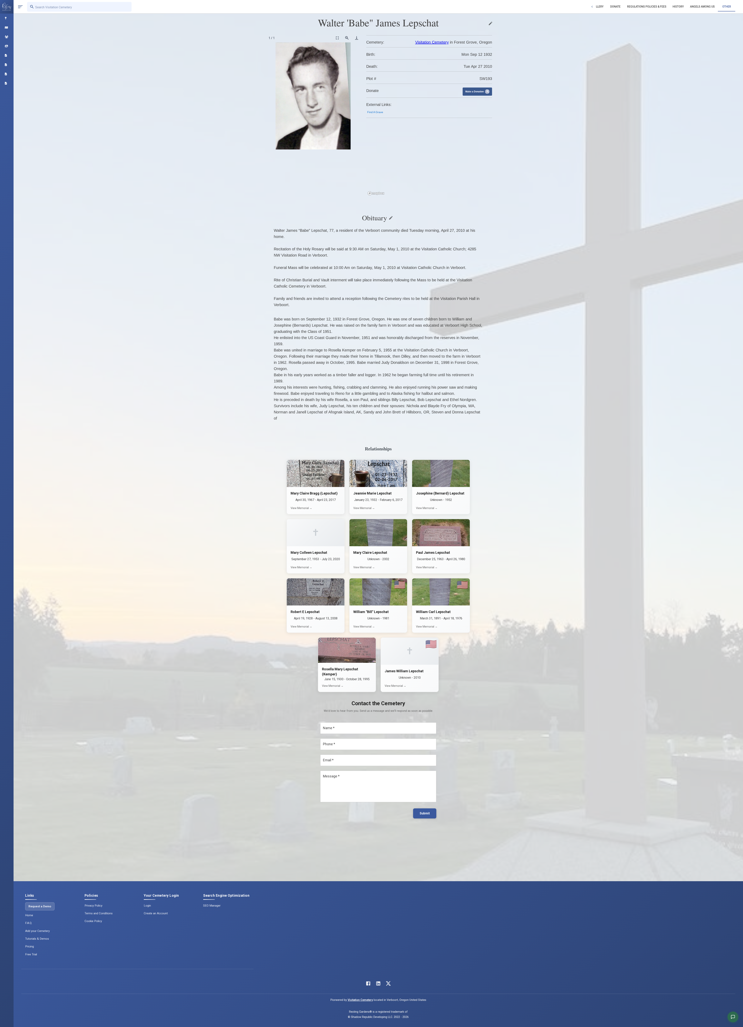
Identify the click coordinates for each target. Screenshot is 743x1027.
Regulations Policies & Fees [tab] (646, 6)
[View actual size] (347, 37)
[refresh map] (370, 129)
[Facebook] (368, 984)
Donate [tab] (615, 6)
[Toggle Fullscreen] (337, 37)
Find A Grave (375, 112)
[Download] (356, 37)
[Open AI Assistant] (733, 1017)
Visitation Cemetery (432, 42)
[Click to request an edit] (490, 23)
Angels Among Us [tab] (702, 6)
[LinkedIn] (378, 984)
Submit (425, 813)
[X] (388, 984)
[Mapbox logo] (375, 193)
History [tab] (678, 6)
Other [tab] (726, 6)
